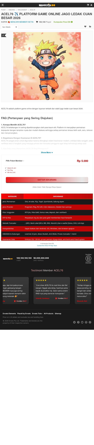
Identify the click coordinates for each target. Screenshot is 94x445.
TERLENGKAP (22, 10)
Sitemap (58, 313)
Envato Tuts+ (37, 313)
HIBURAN (11, 10)
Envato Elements (9, 313)
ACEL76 (32, 10)
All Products (48, 313)
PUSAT (3, 10)
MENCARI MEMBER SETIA (21, 22)
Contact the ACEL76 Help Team (47, 245)
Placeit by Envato (24, 313)
